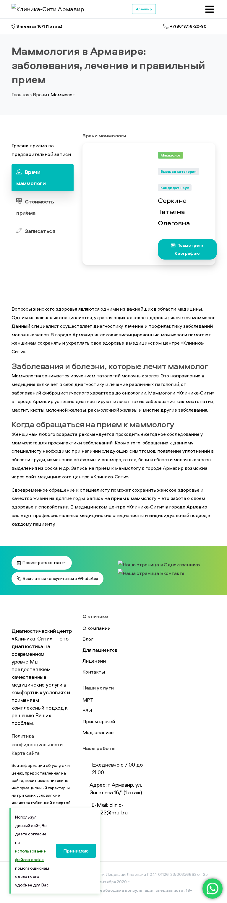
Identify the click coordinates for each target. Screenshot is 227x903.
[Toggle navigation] (209, 9)
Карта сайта (26, 753)
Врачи (40, 94)
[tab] (43, 177)
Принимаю (76, 850)
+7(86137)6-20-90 (188, 26)
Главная (20, 94)
